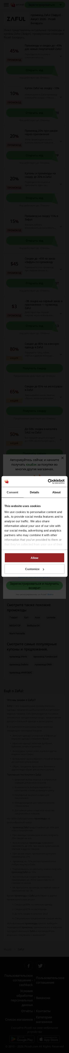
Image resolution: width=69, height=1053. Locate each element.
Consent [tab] (12, 492)
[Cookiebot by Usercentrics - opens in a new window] (49, 481)
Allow (34, 557)
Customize (32, 569)
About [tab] (56, 492)
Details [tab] (34, 492)
